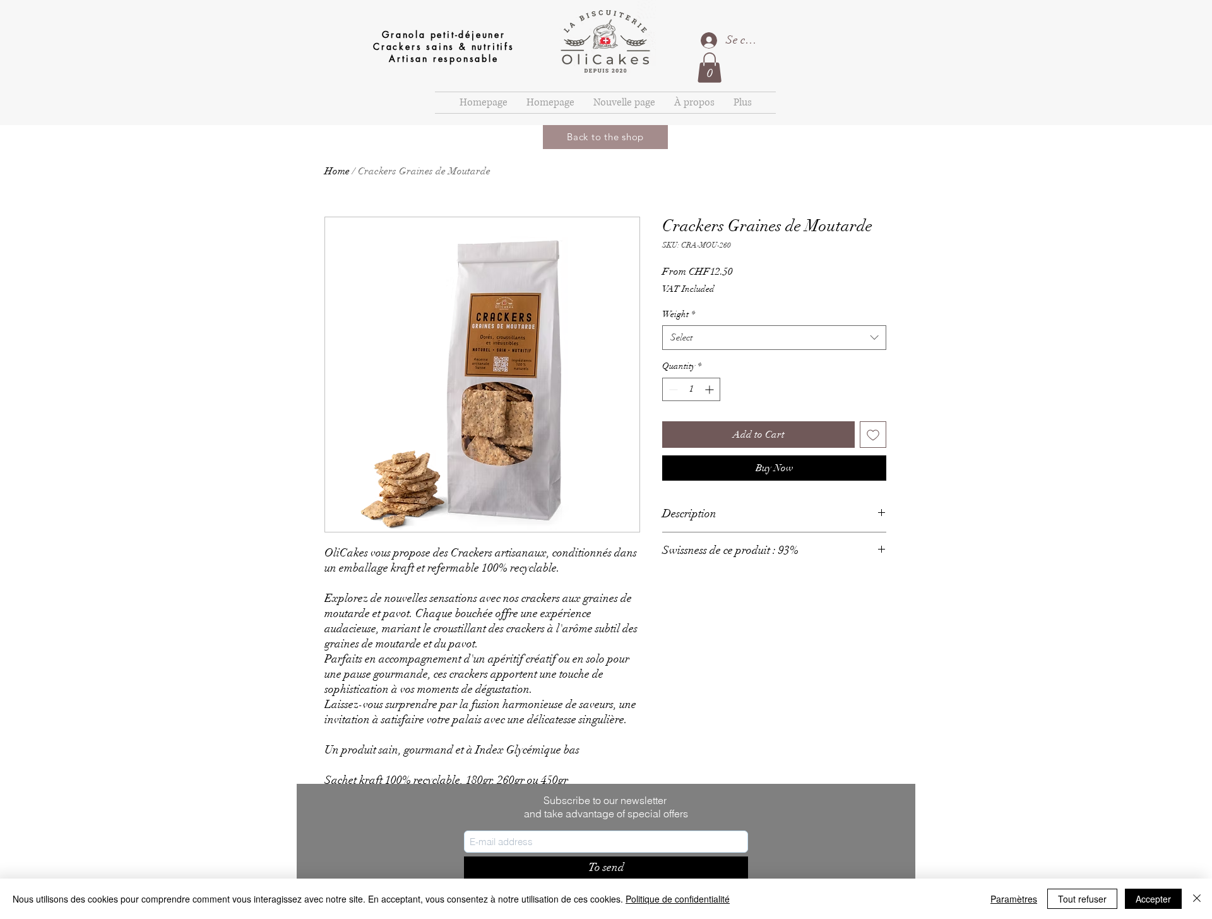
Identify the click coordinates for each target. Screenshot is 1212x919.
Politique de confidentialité (678, 898)
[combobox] (774, 337)
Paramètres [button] (1013, 898)
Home (337, 171)
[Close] (1196, 899)
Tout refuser (1082, 898)
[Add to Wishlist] (873, 434)
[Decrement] (672, 389)
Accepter (1153, 898)
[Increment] (710, 389)
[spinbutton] (691, 389)
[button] (709, 67)
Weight (678, 314)
